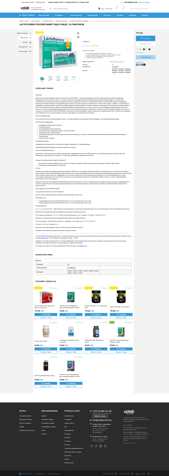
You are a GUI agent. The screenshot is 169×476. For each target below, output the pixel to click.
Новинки (43, 416)
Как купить (107, 15)
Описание (25, 42)
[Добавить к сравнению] (78, 37)
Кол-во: (140, 49)
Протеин (43, 434)
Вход (102, 9)
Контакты (145, 15)
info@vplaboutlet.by (102, 420)
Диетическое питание (25, 419)
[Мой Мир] (142, 65)
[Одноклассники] (139, 65)
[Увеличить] (57, 52)
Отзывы (66, 459)
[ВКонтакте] (137, 65)
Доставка (120, 15)
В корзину (47, 314)
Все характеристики (116, 62)
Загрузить (115, 69)
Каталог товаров (28, 15)
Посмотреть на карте (129, 443)
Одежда (21, 427)
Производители (92, 15)
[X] (144, 65)
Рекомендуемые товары (48, 427)
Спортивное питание (25, 416)
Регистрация (108, 9)
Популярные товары (47, 419)
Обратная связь (69, 463)
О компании (59, 15)
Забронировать (145, 57)
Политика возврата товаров (72, 452)
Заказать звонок (100, 416)
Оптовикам (132, 15)
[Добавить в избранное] (78, 33)
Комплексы (45, 238)
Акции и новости (76, 15)
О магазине (67, 455)
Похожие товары (23, 51)
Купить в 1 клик (46, 318)
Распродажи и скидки (47, 423)
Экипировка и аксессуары (27, 430)
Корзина (144, 474)
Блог (65, 427)
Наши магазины (43, 15)
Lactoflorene (115, 66)
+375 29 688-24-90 (81, 246)
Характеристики (23, 47)
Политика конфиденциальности (73, 448)
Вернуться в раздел (22, 33)
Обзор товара (24, 37)
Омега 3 (43, 430)
